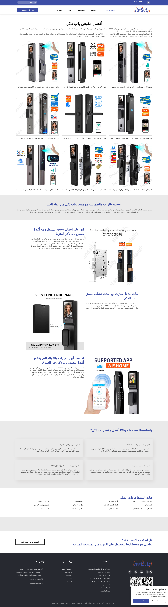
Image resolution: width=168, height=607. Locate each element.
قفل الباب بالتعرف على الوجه (142, 501)
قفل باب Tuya (44, 508)
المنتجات (82, 10)
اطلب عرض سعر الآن (30, 541)
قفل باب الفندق (105, 591)
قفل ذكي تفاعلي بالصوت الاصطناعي (99, 569)
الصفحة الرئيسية (110, 10)
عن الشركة (94, 10)
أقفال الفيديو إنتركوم (104, 572)
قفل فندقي (148, 505)
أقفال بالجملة (113, 501)
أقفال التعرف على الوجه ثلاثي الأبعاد (99, 578)
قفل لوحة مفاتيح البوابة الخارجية (141, 508)
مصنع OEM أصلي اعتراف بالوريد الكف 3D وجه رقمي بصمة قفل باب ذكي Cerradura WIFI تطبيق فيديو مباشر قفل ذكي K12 (110, 87)
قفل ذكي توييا (106, 585)
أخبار (69, 10)
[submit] (35, 2)
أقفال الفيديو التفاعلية (111, 505)
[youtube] (135, 572)
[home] (142, 10)
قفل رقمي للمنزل (77, 508)
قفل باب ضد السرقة (104, 588)
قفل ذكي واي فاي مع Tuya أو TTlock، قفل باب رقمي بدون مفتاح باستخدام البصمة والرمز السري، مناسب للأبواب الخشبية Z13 (63, 138)
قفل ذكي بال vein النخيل (102, 575)
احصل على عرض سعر (28, 10)
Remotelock (78, 501)
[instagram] (130, 572)
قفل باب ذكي (113, 508)
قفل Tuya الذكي (78, 505)
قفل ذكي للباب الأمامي (41, 505)
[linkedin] (141, 572)
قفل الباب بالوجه (43, 501)
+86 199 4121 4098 (35, 579)
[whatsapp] (151, 572)
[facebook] (147, 572)
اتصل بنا (59, 10)
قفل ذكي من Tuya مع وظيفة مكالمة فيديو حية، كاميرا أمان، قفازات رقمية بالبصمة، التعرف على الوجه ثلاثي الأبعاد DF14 (65, 87)
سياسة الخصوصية (58, 603)
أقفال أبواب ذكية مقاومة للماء (101, 581)
